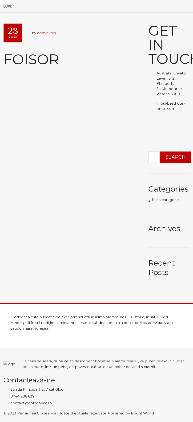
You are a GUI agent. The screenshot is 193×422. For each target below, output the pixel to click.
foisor (31, 59)
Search (175, 157)
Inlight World (142, 413)
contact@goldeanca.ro (31, 403)
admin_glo (46, 33)
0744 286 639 (23, 396)
